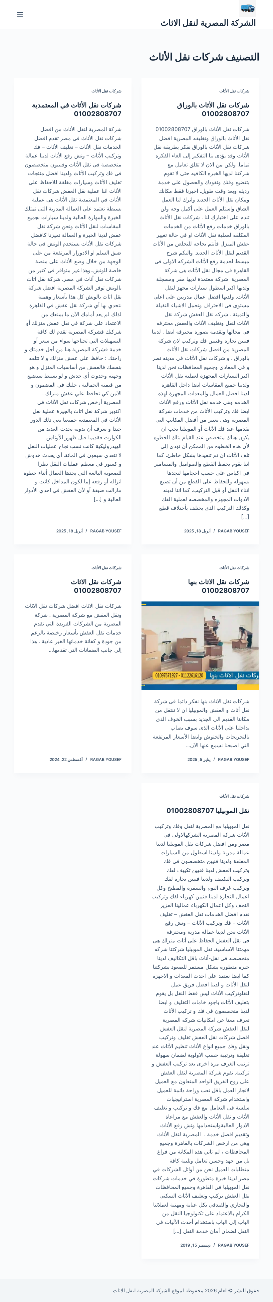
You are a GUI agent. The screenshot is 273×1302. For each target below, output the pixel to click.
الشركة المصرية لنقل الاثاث (208, 23)
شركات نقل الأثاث (234, 90)
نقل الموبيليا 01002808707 (207, 811)
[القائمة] (20, 15)
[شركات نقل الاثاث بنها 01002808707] (200, 645)
